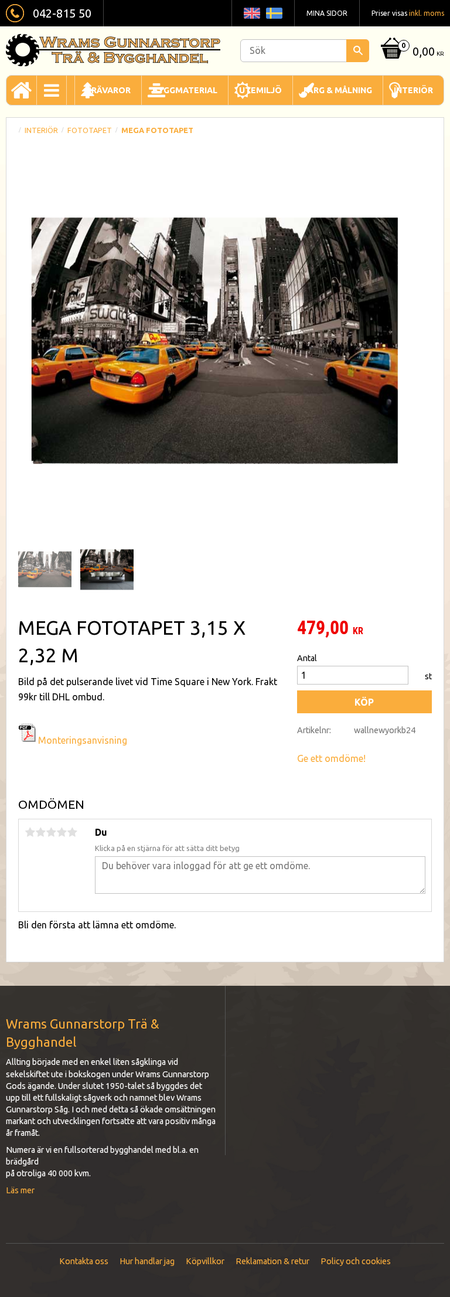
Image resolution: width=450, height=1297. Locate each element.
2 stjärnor (40, 832)
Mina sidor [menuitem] (326, 13)
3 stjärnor (51, 832)
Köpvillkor (205, 1261)
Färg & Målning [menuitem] (338, 90)
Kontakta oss (83, 1261)
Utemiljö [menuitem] (260, 90)
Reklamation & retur (272, 1261)
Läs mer (20, 1190)
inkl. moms (426, 13)
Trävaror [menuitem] (108, 90)
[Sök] (357, 50)
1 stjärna (30, 832)
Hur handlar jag (147, 1261)
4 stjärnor (61, 832)
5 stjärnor (72, 832)
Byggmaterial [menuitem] (184, 90)
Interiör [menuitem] (413, 90)
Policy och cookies (356, 1261)
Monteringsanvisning (82, 740)
